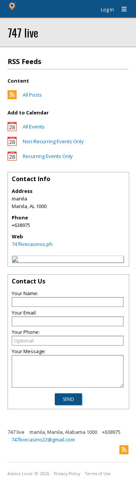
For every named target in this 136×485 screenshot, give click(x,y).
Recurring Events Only (48, 156)
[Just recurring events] (12, 158)
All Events (34, 126)
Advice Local (20, 473)
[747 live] (15, 260)
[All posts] (12, 97)
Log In (107, 9)
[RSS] (123, 449)
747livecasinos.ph (32, 244)
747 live (23, 32)
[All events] (12, 129)
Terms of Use (98, 473)
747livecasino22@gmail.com (43, 439)
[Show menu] (121, 9)
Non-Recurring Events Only (53, 141)
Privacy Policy (67, 473)
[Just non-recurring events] (12, 144)
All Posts (32, 94)
